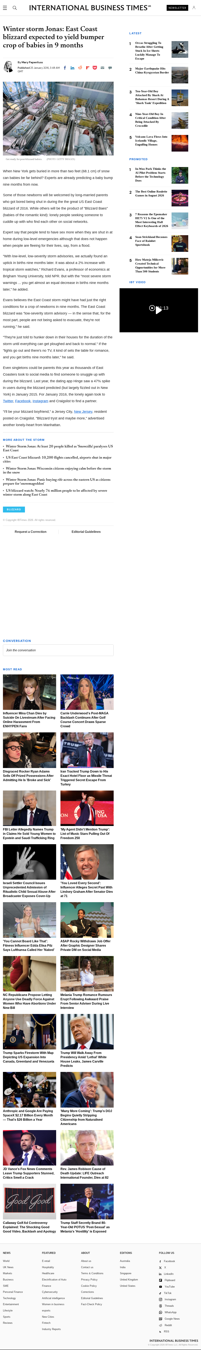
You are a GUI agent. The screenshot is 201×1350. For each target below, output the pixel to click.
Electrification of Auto (54, 1279)
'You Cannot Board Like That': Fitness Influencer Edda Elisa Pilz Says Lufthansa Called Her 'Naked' (29, 946)
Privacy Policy (89, 1279)
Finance (46, 1285)
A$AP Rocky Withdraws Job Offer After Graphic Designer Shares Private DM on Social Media (85, 946)
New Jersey (83, 412)
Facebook (23, 401)
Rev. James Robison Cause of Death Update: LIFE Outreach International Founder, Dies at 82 (84, 1173)
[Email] (102, 67)
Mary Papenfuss (32, 62)
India (122, 1267)
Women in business (53, 1304)
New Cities (48, 1316)
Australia (125, 1261)
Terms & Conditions (92, 1273)
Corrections (87, 1291)
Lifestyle (8, 1310)
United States (127, 1285)
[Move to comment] (110, 67)
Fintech (46, 1322)
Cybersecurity (50, 1291)
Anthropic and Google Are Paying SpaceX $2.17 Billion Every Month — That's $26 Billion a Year (28, 1115)
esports (46, 1310)
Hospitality (48, 1267)
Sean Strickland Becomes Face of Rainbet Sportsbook (151, 240)
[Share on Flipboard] (87, 67)
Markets (7, 1273)
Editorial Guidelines (86, 531)
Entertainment (11, 1304)
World (6, 1261)
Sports (6, 1316)
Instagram (40, 401)
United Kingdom (129, 1279)
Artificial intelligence (53, 1298)
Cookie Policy (89, 1285)
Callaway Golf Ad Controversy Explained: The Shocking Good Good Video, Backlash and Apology (29, 1227)
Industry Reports (51, 1329)
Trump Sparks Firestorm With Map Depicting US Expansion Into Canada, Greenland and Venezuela (28, 1057)
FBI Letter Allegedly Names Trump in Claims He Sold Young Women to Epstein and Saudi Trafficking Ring (29, 834)
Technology (9, 1298)
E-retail (46, 1261)
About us (86, 1261)
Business (8, 1279)
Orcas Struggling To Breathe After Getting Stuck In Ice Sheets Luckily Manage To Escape (149, 50)
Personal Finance (13, 1291)
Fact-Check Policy (91, 1304)
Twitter (8, 401)
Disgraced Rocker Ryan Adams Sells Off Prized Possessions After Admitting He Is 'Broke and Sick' (28, 776)
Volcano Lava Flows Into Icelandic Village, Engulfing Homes (151, 140)
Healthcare (48, 1273)
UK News (8, 1267)
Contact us (87, 1267)
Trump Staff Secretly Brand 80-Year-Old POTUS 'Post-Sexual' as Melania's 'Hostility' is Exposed (85, 1227)
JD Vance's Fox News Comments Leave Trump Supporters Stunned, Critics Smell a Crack (28, 1173)
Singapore (125, 1273)
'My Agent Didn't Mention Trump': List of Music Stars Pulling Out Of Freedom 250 (85, 834)
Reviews (8, 1322)
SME (6, 1285)
